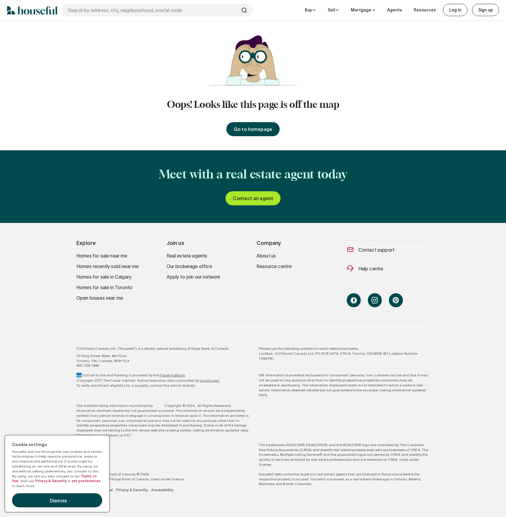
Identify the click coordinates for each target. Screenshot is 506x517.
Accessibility (162, 490)
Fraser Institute (172, 375)
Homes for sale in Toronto (104, 287)
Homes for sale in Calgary (103, 276)
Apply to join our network (193, 276)
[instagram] (375, 300)
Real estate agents (187, 255)
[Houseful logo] (32, 10)
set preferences (86, 481)
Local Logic (209, 380)
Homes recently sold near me (107, 266)
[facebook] (354, 300)
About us (266, 255)
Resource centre (274, 266)
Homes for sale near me (101, 255)
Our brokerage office (189, 266)
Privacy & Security (132, 490)
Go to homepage (253, 129)
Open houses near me (99, 298)
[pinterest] (396, 300)
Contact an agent (253, 198)
